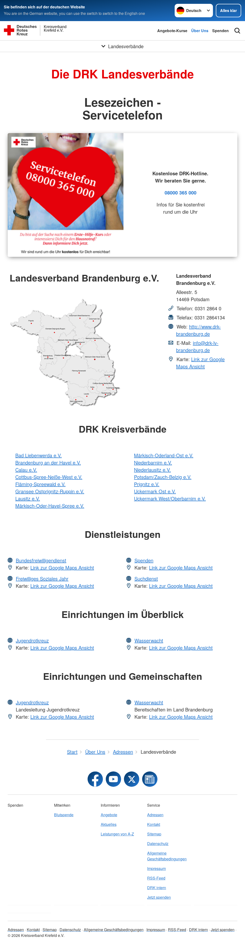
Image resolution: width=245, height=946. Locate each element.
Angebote (109, 814)
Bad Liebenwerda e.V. (38, 455)
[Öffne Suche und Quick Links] (237, 31)
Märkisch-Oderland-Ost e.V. (163, 455)
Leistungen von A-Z (117, 834)
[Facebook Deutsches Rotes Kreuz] (95, 779)
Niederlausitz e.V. (152, 469)
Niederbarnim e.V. (153, 462)
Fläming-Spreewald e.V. (40, 484)
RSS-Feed (156, 878)
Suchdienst (146, 578)
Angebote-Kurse (172, 30)
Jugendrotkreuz (32, 640)
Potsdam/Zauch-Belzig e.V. (162, 476)
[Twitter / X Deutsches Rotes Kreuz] (131, 779)
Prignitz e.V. (146, 484)
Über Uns (199, 30)
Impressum (156, 868)
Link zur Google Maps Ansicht (200, 363)
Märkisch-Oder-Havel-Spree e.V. (49, 505)
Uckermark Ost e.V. (155, 491)
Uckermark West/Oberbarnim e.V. (170, 498)
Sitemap (154, 834)
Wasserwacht (148, 640)
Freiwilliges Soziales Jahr (42, 578)
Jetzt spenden (159, 897)
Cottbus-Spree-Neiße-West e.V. (48, 476)
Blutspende (63, 814)
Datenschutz (157, 843)
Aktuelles (109, 824)
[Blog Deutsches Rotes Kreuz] (149, 779)
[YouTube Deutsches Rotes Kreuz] (113, 779)
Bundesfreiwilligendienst (41, 560)
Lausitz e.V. (27, 498)
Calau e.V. (26, 469)
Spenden (220, 30)
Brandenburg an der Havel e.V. (48, 462)
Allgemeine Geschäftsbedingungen (167, 856)
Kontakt (153, 824)
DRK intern (156, 887)
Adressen (155, 814)
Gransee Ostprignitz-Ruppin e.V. (49, 491)
